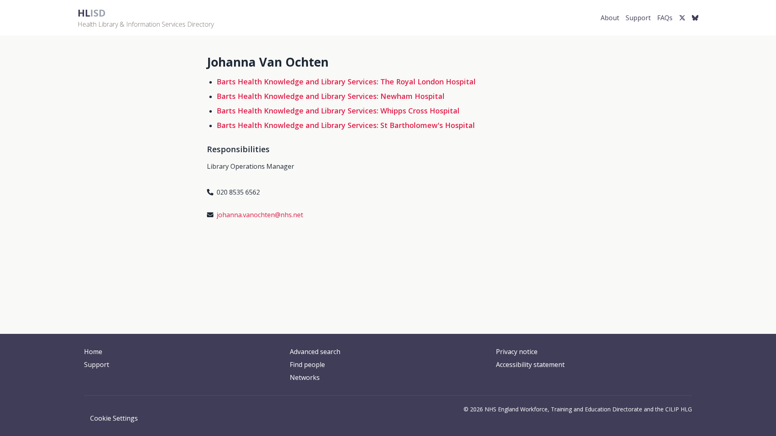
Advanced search (315, 351)
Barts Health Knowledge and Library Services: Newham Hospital (331, 96)
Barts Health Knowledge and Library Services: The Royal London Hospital (346, 81)
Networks (305, 377)
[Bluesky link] (695, 17)
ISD (91, 12)
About (610, 17)
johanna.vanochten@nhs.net (260, 214)
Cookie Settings (114, 418)
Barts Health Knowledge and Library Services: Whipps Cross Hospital (338, 110)
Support (638, 17)
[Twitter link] (682, 17)
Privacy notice (517, 351)
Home (93, 351)
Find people (307, 364)
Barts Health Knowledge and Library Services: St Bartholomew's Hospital (346, 125)
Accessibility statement (530, 364)
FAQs (665, 17)
